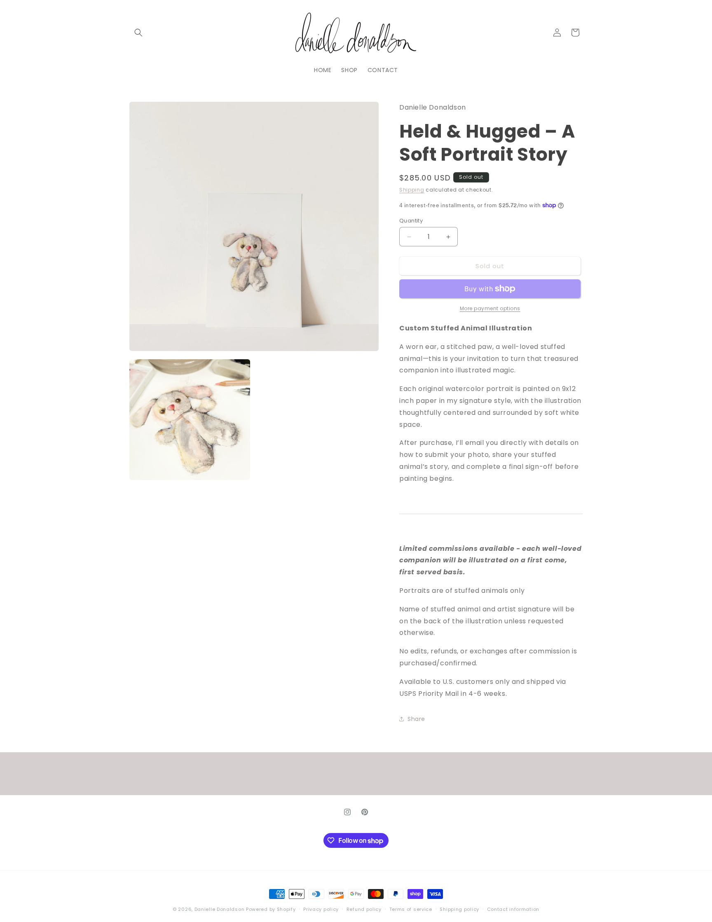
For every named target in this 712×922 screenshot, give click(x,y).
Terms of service (410, 909)
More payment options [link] (490, 308)
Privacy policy (321, 909)
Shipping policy (459, 909)
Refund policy (364, 909)
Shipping (411, 189)
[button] (138, 32)
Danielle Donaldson (219, 909)
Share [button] (416, 719)
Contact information (513, 909)
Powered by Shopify (271, 909)
